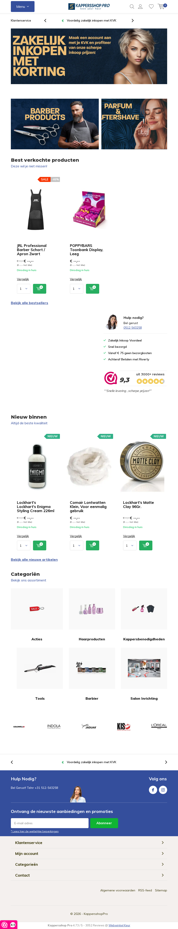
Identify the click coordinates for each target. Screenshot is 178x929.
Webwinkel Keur (119, 925)
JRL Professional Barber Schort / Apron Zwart (31, 249)
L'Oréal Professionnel (159, 726)
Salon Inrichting (144, 698)
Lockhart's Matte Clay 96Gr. (138, 504)
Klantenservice (21, 20)
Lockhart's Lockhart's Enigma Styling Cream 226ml (35, 506)
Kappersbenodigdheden (144, 639)
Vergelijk (23, 279)
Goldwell (19, 726)
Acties (36, 639)
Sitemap (161, 890)
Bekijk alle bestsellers (29, 303)
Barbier (92, 698)
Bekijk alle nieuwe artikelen (34, 559)
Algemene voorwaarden (117, 890)
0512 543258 (133, 328)
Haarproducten (92, 639)
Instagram (163, 790)
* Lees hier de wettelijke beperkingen (35, 831)
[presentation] (47, 20)
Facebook (153, 790)
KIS (124, 726)
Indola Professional (54, 726)
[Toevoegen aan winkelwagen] (39, 289)
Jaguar (89, 726)
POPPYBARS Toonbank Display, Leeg (86, 249)
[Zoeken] (132, 6)
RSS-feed (145, 890)
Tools (40, 698)
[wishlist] (151, 6)
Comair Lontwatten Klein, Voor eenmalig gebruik (88, 506)
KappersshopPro (96, 914)
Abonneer (104, 823)
